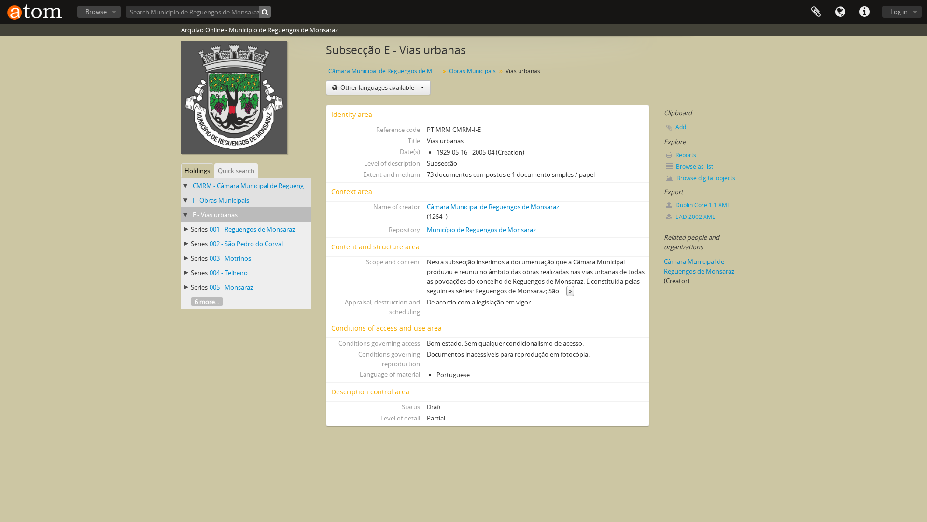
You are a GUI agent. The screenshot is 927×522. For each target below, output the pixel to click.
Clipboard (816, 12)
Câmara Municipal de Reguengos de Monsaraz (385, 71)
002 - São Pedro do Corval (246, 243)
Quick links (864, 12)
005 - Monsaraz (231, 287)
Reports (685, 155)
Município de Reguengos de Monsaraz (481, 229)
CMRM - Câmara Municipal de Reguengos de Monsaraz (271, 185)
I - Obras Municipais (221, 200)
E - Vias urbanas (215, 214)
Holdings (197, 170)
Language (840, 12)
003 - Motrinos (230, 258)
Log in (899, 11)
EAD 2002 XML (694, 217)
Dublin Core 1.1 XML (702, 205)
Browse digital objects (705, 178)
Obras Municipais (472, 71)
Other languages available (377, 87)
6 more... (207, 301)
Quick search (236, 170)
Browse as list (693, 166)
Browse (96, 11)
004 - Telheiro (229, 272)
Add (680, 127)
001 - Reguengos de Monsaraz (252, 229)
